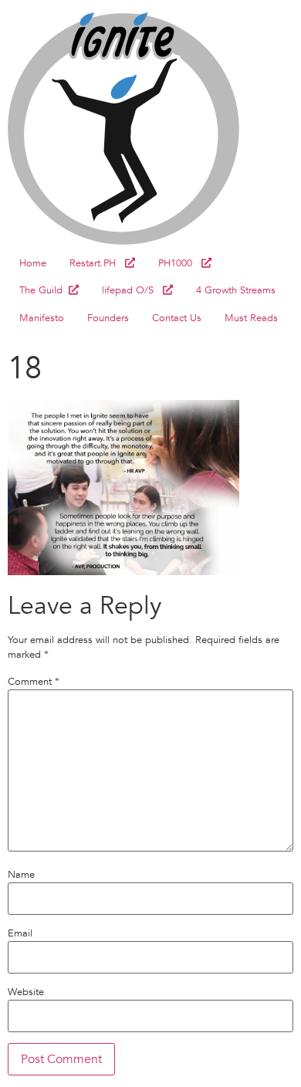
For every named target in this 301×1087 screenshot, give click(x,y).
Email (20, 934)
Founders (108, 318)
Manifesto (41, 318)
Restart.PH (97, 263)
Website (26, 992)
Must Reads (251, 318)
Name (21, 875)
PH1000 (179, 263)
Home (32, 263)
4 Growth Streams (236, 290)
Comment (33, 682)
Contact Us (176, 318)
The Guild (44, 290)
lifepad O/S (132, 290)
